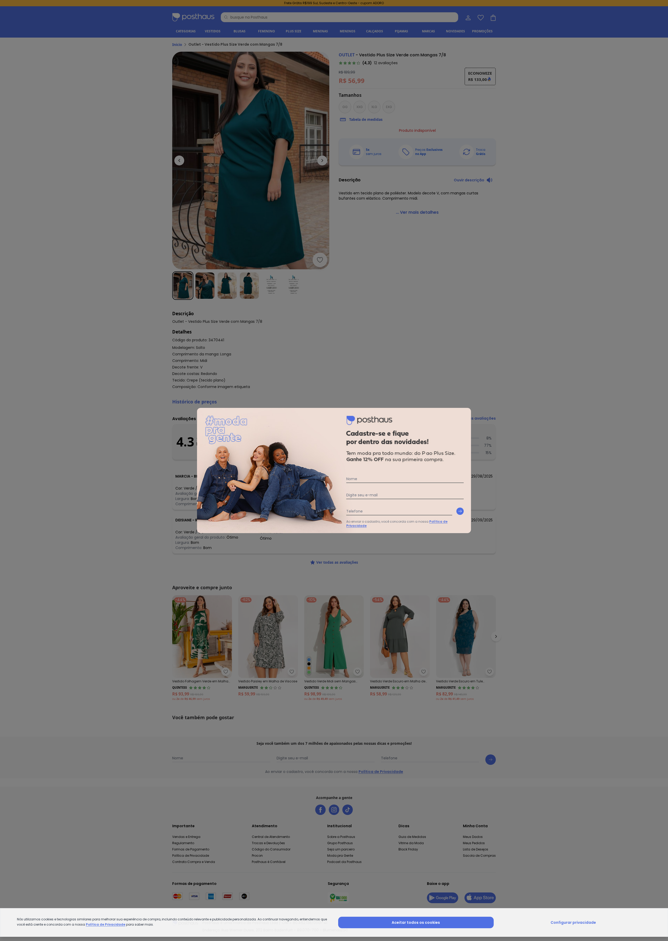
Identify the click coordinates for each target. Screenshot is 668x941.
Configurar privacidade (573, 922)
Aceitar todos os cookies (416, 922)
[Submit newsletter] (460, 511)
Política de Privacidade (105, 924)
